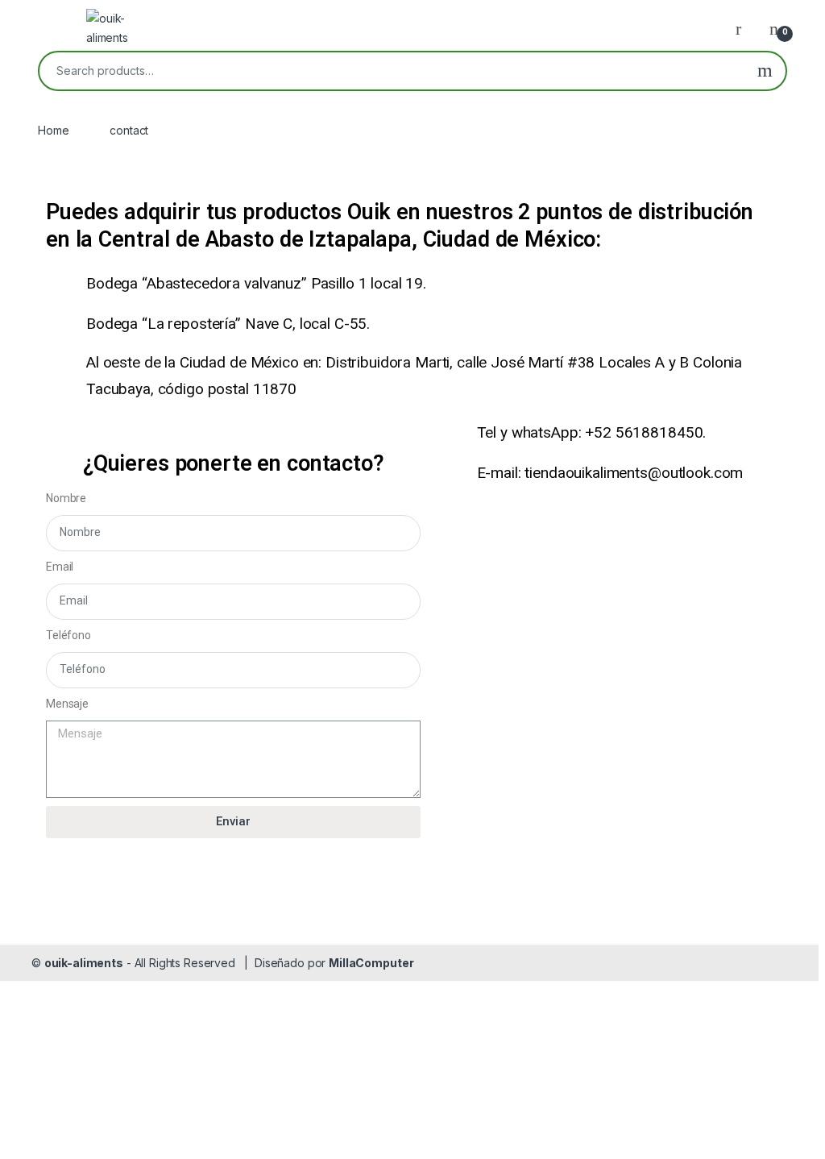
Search (765, 70)
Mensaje (67, 703)
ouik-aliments (83, 963)
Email (59, 566)
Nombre (66, 498)
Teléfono (68, 635)
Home (53, 130)
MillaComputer (371, 963)
